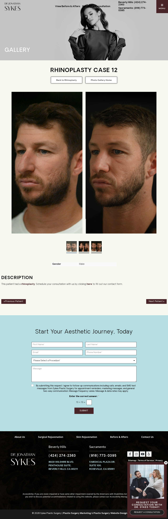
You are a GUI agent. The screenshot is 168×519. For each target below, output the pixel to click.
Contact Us (147, 436)
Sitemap (132, 461)
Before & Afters (119, 436)
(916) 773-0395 (103, 455)
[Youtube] (142, 454)
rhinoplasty (28, 284)
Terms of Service (146, 461)
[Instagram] (136, 454)
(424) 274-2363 (62, 455)
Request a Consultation (96, 6)
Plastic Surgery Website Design (110, 513)
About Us (20, 436)
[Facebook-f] (130, 454)
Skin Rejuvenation (86, 436)
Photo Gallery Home (101, 80)
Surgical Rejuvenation (50, 436)
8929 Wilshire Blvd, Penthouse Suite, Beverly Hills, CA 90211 (63, 465)
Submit (84, 411)
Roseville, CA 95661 (102, 469)
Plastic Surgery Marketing (77, 513)
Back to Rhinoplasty (66, 80)
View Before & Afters (67, 6)
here (89, 284)
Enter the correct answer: (84, 396)
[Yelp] (148, 454)
